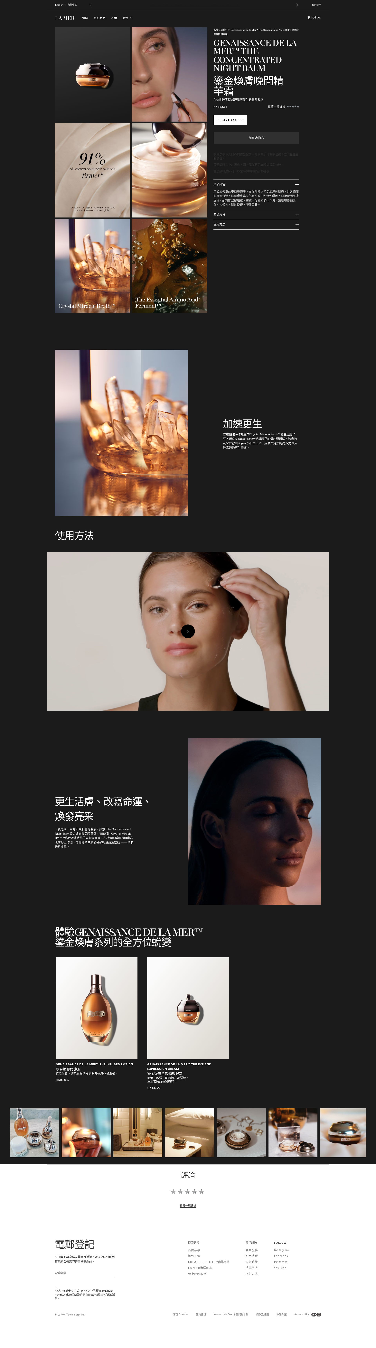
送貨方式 (252, 1274)
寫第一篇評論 (276, 107)
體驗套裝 (99, 18)
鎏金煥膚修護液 (68, 1070)
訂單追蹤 (252, 1256)
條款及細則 (262, 1314)
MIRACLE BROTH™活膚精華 (209, 1262)
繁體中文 (72, 4)
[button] (90, 4)
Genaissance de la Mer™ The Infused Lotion (94, 1064)
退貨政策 (252, 1262)
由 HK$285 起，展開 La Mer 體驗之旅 (195, 5)
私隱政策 (282, 1314)
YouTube (280, 1268)
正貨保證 (201, 1314)
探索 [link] (114, 18)
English (59, 4)
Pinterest (280, 1262)
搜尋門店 (252, 1268)
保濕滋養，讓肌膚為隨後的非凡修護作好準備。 (87, 1073)
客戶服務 (252, 1250)
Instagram (281, 1250)
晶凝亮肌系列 (220, 30)
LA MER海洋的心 (200, 1268)
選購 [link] (85, 18)
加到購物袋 (256, 138)
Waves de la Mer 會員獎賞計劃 (231, 1314)
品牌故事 (194, 1250)
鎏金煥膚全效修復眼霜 (165, 1074)
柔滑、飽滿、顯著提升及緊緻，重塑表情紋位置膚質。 (168, 1080)
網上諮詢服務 (197, 1274)
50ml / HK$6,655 (230, 120)
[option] (92, 74)
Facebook (281, 1256)
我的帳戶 (316, 5)
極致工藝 (194, 1256)
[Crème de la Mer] (67, 17)
